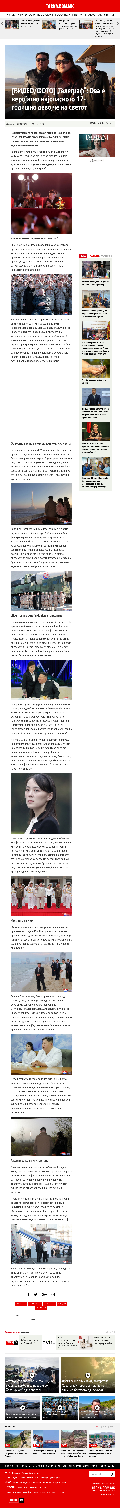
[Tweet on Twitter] (35, 1294)
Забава (60, 15)
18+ (107, 15)
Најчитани (10, 1426)
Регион (24, 1473)
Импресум (95, 1483)
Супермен (92, 15)
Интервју (75, 15)
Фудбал (15, 1478)
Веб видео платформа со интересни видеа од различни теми (29, 1342)
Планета (40, 15)
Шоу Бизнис (10, 1487)
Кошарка (22, 1478)
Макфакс (10, 124)
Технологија (17, 1492)
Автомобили (50, 15)
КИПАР (36, 1445)
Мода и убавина (25, 1483)
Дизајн (64, 1483)
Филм (20, 1487)
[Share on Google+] (44, 1294)
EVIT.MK (60, 1337)
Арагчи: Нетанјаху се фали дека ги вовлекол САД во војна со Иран (30, 23)
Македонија (16, 1473)
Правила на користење (107, 1494)
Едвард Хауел (49, 1304)
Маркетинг (104, 1483)
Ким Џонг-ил (41, 1308)
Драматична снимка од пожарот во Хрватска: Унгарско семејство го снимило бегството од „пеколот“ (85, 1385)
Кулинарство (56, 1483)
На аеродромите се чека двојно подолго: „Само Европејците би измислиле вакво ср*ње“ (58, 1414)
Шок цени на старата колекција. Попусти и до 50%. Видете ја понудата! (103, 1342)
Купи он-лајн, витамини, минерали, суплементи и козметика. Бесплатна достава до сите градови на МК (67, 1344)
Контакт (112, 1483)
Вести (8, 15)
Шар (7, 1445)
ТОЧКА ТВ (23, 1337)
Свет (30, 1473)
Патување (46, 1483)
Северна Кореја (35, 1304)
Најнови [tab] (94, 255)
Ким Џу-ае (62, 1304)
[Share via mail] (52, 1294)
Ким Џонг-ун (21, 1304)
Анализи (36, 1473)
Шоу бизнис (30, 15)
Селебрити (34, 1487)
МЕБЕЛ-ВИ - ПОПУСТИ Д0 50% (102, 1337)
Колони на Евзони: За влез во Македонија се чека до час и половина (100, 1453)
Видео (67, 15)
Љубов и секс (36, 1483)
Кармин (83, 15)
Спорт (14, 15)
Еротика (42, 1492)
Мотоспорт (44, 1478)
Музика (26, 1487)
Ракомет (30, 1478)
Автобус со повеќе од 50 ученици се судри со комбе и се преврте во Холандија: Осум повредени (30, 1385)
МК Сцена (42, 1487)
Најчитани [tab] (106, 255)
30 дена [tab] (112, 1426)
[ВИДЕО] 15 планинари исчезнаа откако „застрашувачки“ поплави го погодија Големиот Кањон (73, 1453)
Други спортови (55, 1478)
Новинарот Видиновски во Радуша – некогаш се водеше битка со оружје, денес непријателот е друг (96, 1414)
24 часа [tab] (98, 1426)
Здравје (15, 1483)
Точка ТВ (101, 15)
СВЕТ (64, 1445)
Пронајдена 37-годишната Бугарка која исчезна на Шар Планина (16, 1453)
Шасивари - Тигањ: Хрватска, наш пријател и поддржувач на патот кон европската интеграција (67, 25)
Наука (9, 1492)
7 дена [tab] (105, 1426)
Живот (21, 15)
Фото (60, 1466)
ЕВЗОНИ (93, 1445)
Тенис (36, 1478)
